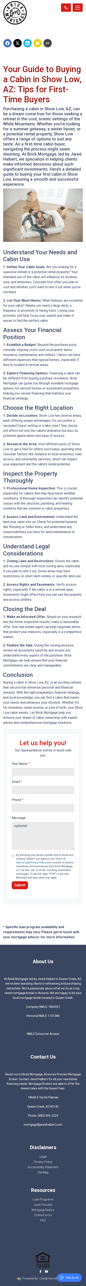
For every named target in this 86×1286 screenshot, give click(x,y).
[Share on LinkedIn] (27, 43)
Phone (17, 800)
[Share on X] (17, 43)
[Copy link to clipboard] (47, 43)
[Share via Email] (37, 43)
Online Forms (43, 1215)
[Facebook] (41, 1271)
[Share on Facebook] (7, 43)
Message (19, 818)
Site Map (43, 1172)
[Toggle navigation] (78, 7)
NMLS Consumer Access (43, 1034)
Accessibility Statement (43, 1167)
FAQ (43, 1220)
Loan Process (43, 1204)
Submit (19, 885)
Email (17, 782)
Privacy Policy (38, 862)
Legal (43, 1156)
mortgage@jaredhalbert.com (43, 1124)
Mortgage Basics (43, 1210)
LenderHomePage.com (54, 1278)
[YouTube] (46, 1271)
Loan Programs (43, 1199)
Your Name (21, 764)
